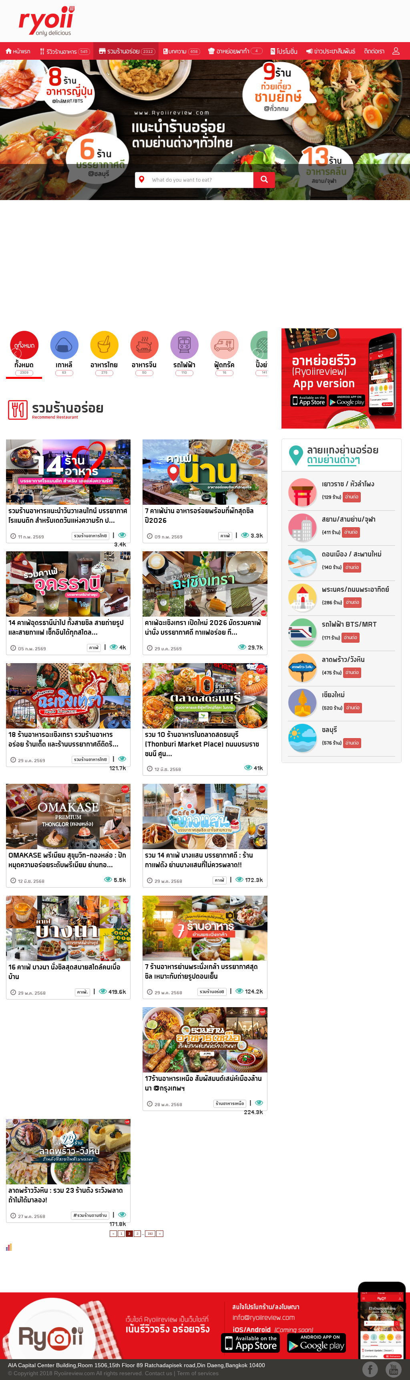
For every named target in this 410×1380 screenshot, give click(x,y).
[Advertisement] (205, 262)
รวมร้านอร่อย (212, 991)
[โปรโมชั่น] (283, 51)
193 (150, 1234)
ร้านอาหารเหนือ (230, 1103)
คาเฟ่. (82, 992)
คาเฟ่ (225, 535)
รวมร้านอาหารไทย (90, 535)
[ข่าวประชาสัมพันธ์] (330, 51)
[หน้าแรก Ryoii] (51, 20)
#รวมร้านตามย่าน (90, 1215)
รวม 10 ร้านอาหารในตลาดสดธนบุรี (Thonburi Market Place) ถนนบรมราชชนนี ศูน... (202, 744)
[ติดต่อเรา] (374, 51)
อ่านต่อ (351, 497)
